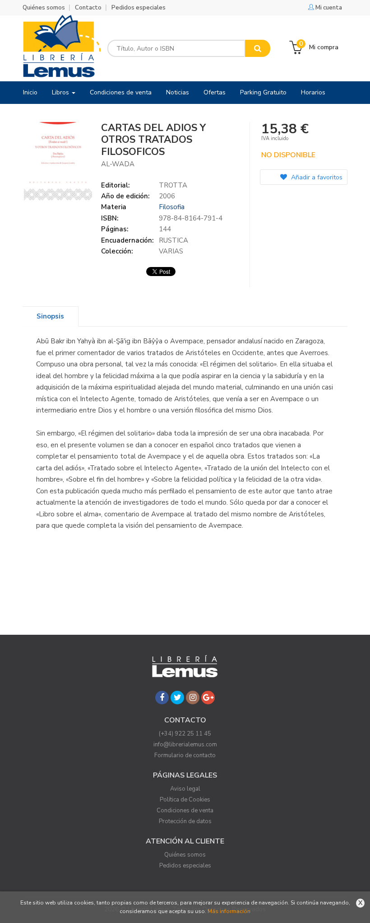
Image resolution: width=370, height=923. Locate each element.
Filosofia (172, 206)
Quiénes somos (44, 8)
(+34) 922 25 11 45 (185, 734)
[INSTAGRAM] (192, 697)
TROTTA (173, 185)
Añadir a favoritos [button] (315, 177)
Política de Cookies (185, 800)
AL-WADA (117, 164)
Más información (229, 911)
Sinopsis (50, 316)
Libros (61, 92)
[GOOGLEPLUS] (208, 697)
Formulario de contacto (185, 755)
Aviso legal (185, 789)
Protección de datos (185, 821)
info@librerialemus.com (185, 744)
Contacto (88, 8)
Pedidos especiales (138, 8)
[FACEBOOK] (162, 697)
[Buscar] (257, 48)
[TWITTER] (177, 697)
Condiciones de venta (185, 810)
